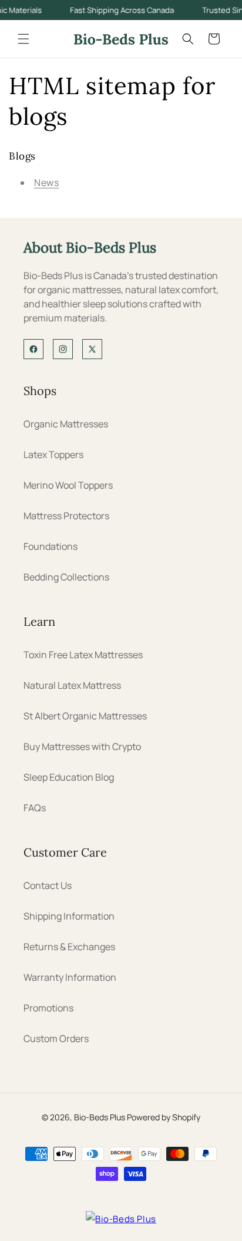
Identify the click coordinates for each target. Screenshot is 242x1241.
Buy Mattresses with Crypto (82, 746)
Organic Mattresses (65, 423)
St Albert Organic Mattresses (85, 715)
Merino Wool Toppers (68, 485)
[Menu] (23, 39)
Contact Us (47, 885)
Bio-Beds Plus (99, 1117)
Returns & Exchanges (69, 946)
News (46, 182)
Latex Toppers (53, 454)
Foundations (50, 546)
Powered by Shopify (163, 1117)
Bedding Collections (66, 576)
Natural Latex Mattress (72, 685)
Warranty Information (69, 977)
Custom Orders (56, 1038)
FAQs (34, 807)
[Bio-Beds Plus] (121, 1219)
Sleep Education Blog (68, 777)
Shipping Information (69, 916)
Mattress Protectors (66, 515)
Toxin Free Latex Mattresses (83, 654)
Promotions (48, 1007)
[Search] (188, 39)
